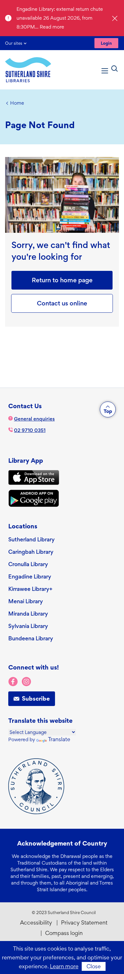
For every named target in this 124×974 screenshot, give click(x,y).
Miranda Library (28, 613)
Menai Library (25, 601)
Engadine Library (29, 576)
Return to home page (62, 280)
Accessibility (36, 922)
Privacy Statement (84, 922)
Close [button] (93, 966)
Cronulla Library (28, 564)
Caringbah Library (30, 551)
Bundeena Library (30, 638)
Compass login (64, 933)
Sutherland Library (31, 539)
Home (17, 103)
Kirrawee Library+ (30, 588)
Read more (52, 27)
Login (106, 43)
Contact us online (62, 303)
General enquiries (34, 419)
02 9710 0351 (29, 430)
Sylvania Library (28, 626)
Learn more (64, 966)
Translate (59, 739)
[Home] (28, 69)
